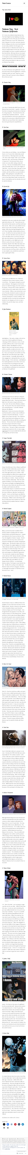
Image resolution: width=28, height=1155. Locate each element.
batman (20, 1140)
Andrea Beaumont (14, 1140)
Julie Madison (19, 1142)
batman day (6, 1141)
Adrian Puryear (13, 1138)
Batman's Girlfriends (14, 1141)
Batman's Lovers (21, 1141)
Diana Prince (9, 1142)
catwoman (4, 1142)
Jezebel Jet (14, 1142)
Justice (24, 1142)
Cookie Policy (7, 1148)
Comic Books (21, 1138)
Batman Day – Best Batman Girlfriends (10, 30)
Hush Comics (6, 3)
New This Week (5, 1140)
